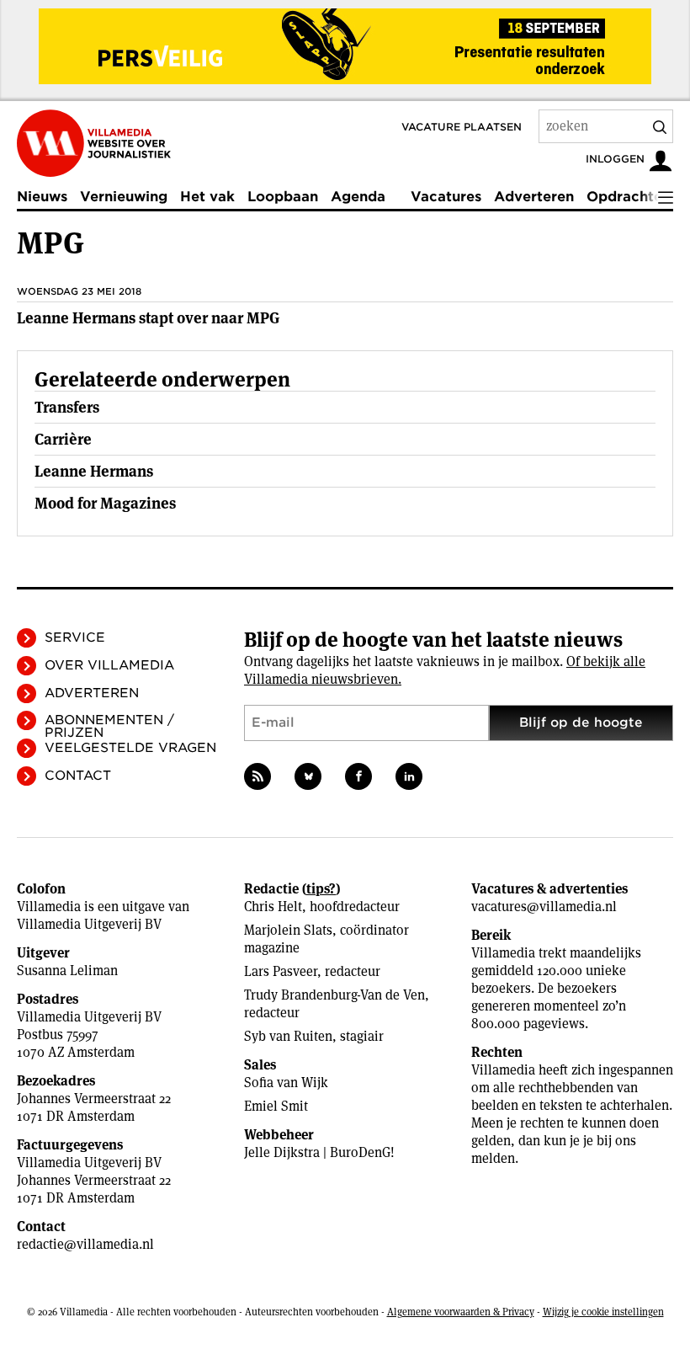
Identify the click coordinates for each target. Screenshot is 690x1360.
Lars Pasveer (280, 971)
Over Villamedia (109, 665)
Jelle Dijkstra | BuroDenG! (319, 1152)
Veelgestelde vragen (130, 747)
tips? (321, 889)
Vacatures (446, 197)
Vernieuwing (123, 197)
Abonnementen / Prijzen (109, 726)
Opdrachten (628, 197)
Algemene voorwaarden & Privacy (460, 1311)
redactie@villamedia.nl (85, 1244)
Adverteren (534, 197)
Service (75, 637)
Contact (78, 775)
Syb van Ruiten (288, 1036)
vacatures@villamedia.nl (544, 906)
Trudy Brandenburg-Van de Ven (334, 995)
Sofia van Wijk (286, 1082)
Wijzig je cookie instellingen (603, 1311)
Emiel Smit (276, 1106)
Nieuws (42, 197)
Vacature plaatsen (461, 126)
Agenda (358, 197)
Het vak (207, 197)
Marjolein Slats (288, 930)
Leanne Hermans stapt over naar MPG (148, 318)
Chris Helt (273, 906)
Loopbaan (282, 197)
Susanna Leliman (67, 970)
